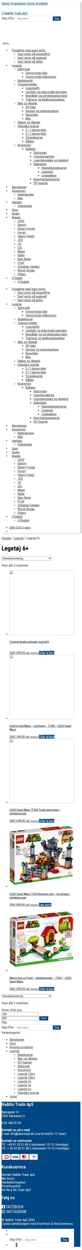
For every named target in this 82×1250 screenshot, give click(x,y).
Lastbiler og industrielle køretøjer (46, 92)
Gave (13, 1043)
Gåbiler (29, 141)
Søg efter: (8, 18)
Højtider (17, 202)
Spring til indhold (37, 3)
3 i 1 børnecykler (35, 134)
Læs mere (45, 905)
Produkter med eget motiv (28, 50)
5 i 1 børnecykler (35, 130)
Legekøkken (49, 175)
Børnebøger (17, 1040)
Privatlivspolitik (11, 1186)
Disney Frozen (26, 229)
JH (19, 244)
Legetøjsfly (32, 88)
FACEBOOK (14, 1206)
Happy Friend (26, 236)
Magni (21, 251)
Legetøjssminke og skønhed (50, 160)
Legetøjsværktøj (43, 156)
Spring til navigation (14, 3)
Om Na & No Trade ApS (16, 1190)
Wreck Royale (26, 270)
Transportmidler (27, 84)
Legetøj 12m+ (26, 1074)
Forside (6, 538)
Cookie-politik (10, 1224)
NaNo (21, 255)
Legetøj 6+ (24, 1089)
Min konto (16, 1231)
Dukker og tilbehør (29, 122)
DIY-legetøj (40, 183)
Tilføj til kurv (46, 653)
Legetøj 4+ (24, 1085)
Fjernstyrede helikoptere (40, 77)
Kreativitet (24, 145)
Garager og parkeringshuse (42, 111)
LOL (20, 248)
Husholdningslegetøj (53, 168)
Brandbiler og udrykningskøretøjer (46, 96)
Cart (13, 1245)
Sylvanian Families (29, 267)
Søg (56, 18)
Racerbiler (31, 115)
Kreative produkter (21, 1047)
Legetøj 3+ (24, 1081)
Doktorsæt (40, 153)
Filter (44, 1018)
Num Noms (24, 259)
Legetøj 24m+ (26, 1078)
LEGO (21, 221)
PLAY (21, 263)
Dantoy (22, 225)
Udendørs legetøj (28, 126)
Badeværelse (26, 194)
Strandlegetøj (34, 137)
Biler (28, 119)
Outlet (13, 1097)
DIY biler (30, 107)
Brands (16, 217)
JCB (20, 240)
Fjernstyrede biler (36, 73)
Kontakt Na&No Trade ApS (18, 1175)
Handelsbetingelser (14, 1182)
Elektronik (24, 69)
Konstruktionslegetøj (46, 179)
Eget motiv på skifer (30, 62)
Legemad (47, 172)
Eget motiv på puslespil (32, 58)
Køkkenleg (39, 164)
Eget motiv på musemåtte (34, 54)
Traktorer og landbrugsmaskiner (45, 100)
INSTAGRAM (16, 1211)
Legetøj (17, 65)
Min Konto (8, 1178)
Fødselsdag (25, 206)
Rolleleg (30, 149)
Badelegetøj (25, 81)
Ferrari (22, 232)
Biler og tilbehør (27, 103)
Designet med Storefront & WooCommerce (46, 1224)
